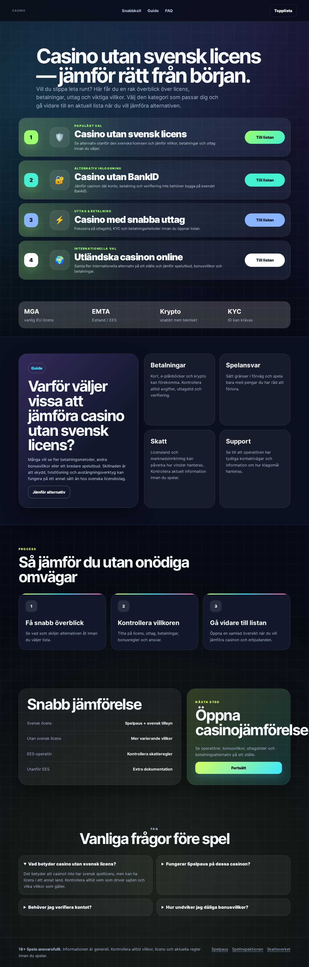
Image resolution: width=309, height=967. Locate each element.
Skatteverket (278, 949)
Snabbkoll (131, 10)
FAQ (169, 10)
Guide (153, 10)
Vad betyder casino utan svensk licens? (72, 863)
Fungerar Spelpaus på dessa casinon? (208, 863)
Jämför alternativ (49, 492)
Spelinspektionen (247, 949)
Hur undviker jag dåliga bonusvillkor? (207, 907)
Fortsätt (238, 767)
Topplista (283, 10)
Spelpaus (219, 949)
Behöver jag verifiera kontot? (60, 907)
